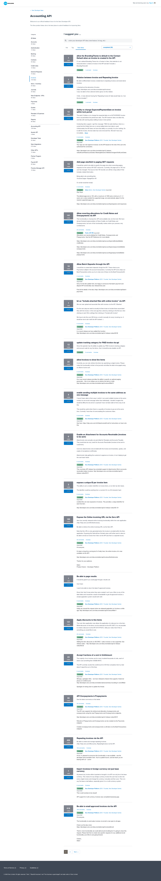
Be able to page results (87, 576)
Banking (33, 54)
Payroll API (34, 162)
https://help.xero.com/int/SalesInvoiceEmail (96, 423)
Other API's (34, 150)
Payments (34, 101)
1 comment (88, 70)
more (86, 133)
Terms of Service (9, 867)
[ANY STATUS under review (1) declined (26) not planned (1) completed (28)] (117, 47)
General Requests (36, 72)
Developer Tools (36, 138)
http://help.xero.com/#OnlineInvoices (88, 523)
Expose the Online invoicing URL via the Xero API (98, 517)
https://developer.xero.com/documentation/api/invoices (93, 89)
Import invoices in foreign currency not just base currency (98, 770)
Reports (33, 119)
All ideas (33, 38)
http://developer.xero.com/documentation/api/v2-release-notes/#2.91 (97, 717)
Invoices (33, 78)
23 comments (80, 230)
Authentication (35, 48)
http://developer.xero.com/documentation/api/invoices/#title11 (98, 610)
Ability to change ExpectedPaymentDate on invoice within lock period (99, 110)
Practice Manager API (37, 168)
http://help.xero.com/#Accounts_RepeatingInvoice (92, 744)
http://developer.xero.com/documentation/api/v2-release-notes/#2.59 (97, 333)
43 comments (80, 540)
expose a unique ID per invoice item (92, 482)
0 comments (80, 323)
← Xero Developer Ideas (36, 10)
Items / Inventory (36, 84)
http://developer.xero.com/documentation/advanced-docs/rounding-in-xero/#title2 (101, 683)
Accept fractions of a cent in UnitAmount (94, 655)
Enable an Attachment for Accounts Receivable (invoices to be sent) (101, 435)
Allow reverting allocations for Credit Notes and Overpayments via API (97, 214)
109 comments (81, 809)
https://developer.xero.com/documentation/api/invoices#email (95, 827)
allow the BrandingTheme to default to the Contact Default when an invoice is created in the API (98, 56)
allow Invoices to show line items (91, 359)
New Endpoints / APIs (37, 96)
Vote (68, 64)
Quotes (33, 107)
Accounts (34, 42)
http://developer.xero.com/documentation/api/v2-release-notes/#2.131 (98, 508)
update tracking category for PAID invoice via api (98, 342)
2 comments (80, 137)
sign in (151, 3)
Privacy (22, 867)
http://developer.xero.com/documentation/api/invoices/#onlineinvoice (97, 557)
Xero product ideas (38, 25)
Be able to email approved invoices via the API (97, 806)
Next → (76, 852)
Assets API (34, 132)
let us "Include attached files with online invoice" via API (101, 301)
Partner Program (36, 156)
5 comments (88, 352)
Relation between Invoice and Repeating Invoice (97, 77)
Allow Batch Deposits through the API (93, 264)
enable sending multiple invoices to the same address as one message (101, 393)
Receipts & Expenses (37, 113)
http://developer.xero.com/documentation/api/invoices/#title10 (95, 383)
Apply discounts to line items (89, 620)
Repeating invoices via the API (90, 738)
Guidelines (33, 867)
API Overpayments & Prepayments (92, 696)
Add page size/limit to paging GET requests (95, 162)
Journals (33, 90)
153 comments (81, 748)
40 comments (80, 634)
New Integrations (36, 144)
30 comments (80, 703)
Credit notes (34, 66)
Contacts (33, 60)
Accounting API (35, 126)
